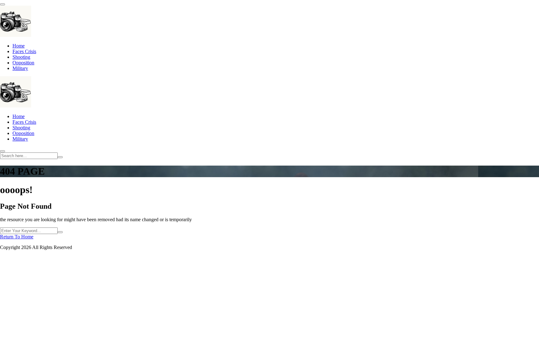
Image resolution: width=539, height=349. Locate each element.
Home (18, 45)
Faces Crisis (24, 51)
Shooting (21, 57)
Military (20, 68)
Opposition (23, 62)
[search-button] (60, 157)
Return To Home (16, 236)
